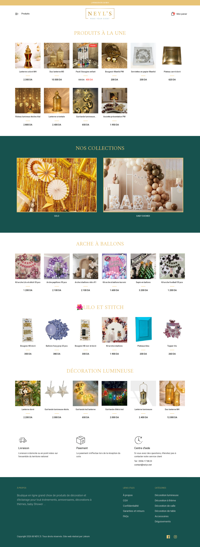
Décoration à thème (165, 500)
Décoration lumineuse (100, 371)
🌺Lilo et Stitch (100, 307)
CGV (125, 500)
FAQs (126, 516)
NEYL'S (37, 536)
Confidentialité (131, 505)
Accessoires (162, 516)
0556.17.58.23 (145, 461)
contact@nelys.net (143, 464)
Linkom (86, 536)
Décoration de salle (165, 505)
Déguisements (163, 521)
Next (179, 190)
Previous (20, 190)
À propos (128, 495)
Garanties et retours (133, 511)
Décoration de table (165, 511)
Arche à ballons (100, 244)
